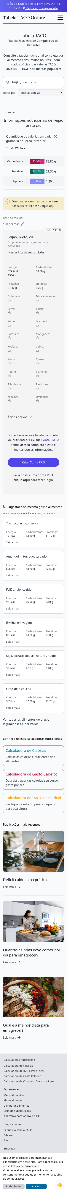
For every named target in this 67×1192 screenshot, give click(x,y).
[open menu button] (60, 17)
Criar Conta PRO (33, 462)
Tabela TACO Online (24, 18)
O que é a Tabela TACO (18, 1130)
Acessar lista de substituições (26, 252)
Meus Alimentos (14, 1095)
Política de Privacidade (25, 1166)
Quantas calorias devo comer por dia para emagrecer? (31, 952)
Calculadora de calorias (18, 1065)
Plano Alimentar (14, 1100)
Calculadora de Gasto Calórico (22, 1076)
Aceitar (36, 1186)
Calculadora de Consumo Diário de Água (29, 1081)
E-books (8, 1135)
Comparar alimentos (16, 1105)
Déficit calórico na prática (25, 879)
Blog (6, 1140)
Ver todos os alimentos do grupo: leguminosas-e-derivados (26, 721)
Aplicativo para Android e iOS (22, 1116)
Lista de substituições (17, 1111)
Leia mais (9, 887)
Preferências (14, 1186)
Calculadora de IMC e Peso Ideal (24, 1071)
